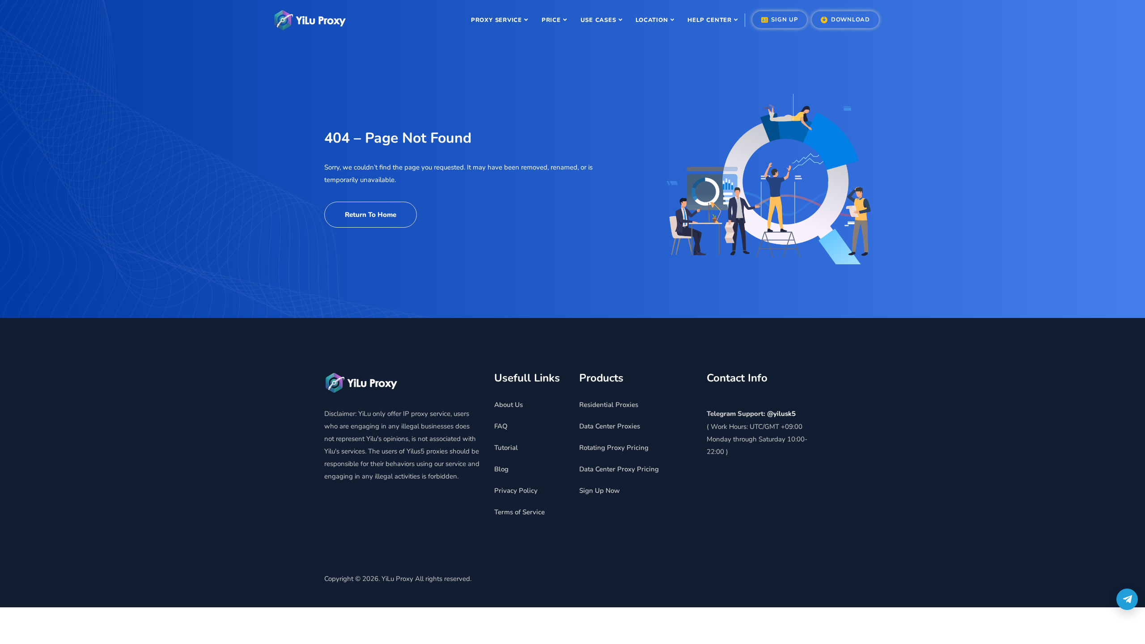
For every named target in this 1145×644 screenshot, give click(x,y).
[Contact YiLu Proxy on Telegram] (1127, 599)
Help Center (709, 20)
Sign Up (783, 20)
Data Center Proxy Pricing (619, 469)
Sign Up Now (599, 490)
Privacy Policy (516, 490)
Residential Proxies (608, 404)
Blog (501, 469)
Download (849, 20)
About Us (508, 404)
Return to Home (370, 214)
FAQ (501, 426)
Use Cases (598, 20)
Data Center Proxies (609, 426)
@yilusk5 (781, 413)
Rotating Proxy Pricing (614, 447)
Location (652, 20)
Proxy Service (496, 20)
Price (551, 20)
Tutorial (506, 447)
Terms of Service (519, 512)
